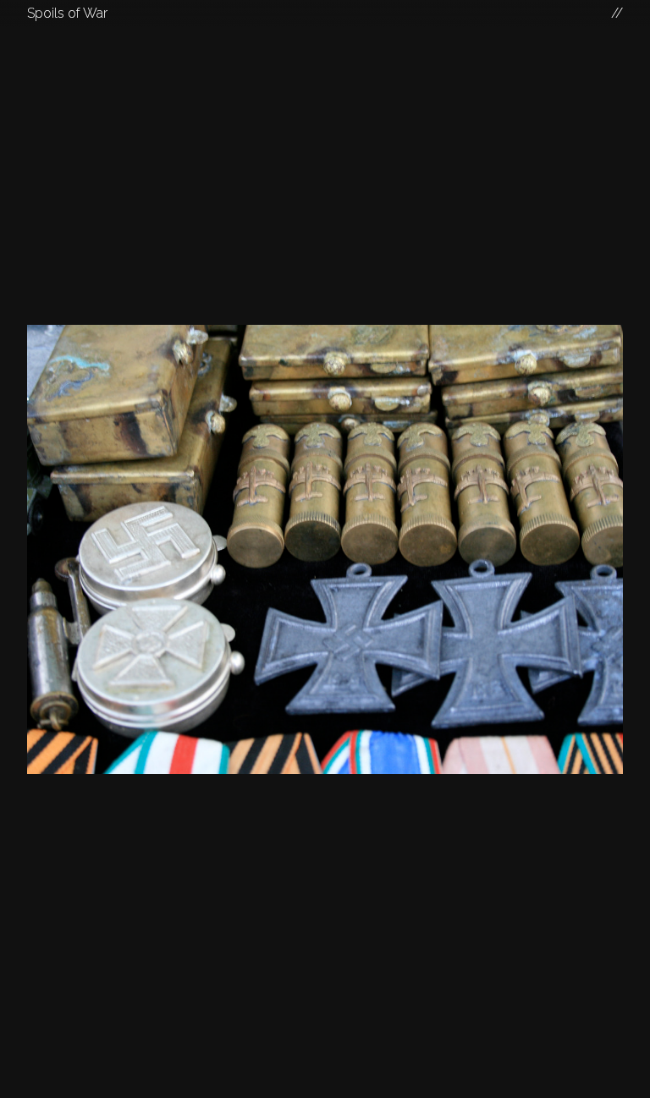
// (617, 13)
